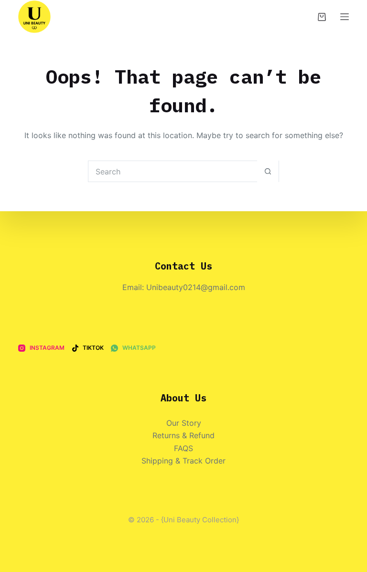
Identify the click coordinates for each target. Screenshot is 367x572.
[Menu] (344, 16)
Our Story (183, 423)
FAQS (183, 448)
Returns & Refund (183, 435)
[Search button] (268, 171)
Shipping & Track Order (183, 460)
